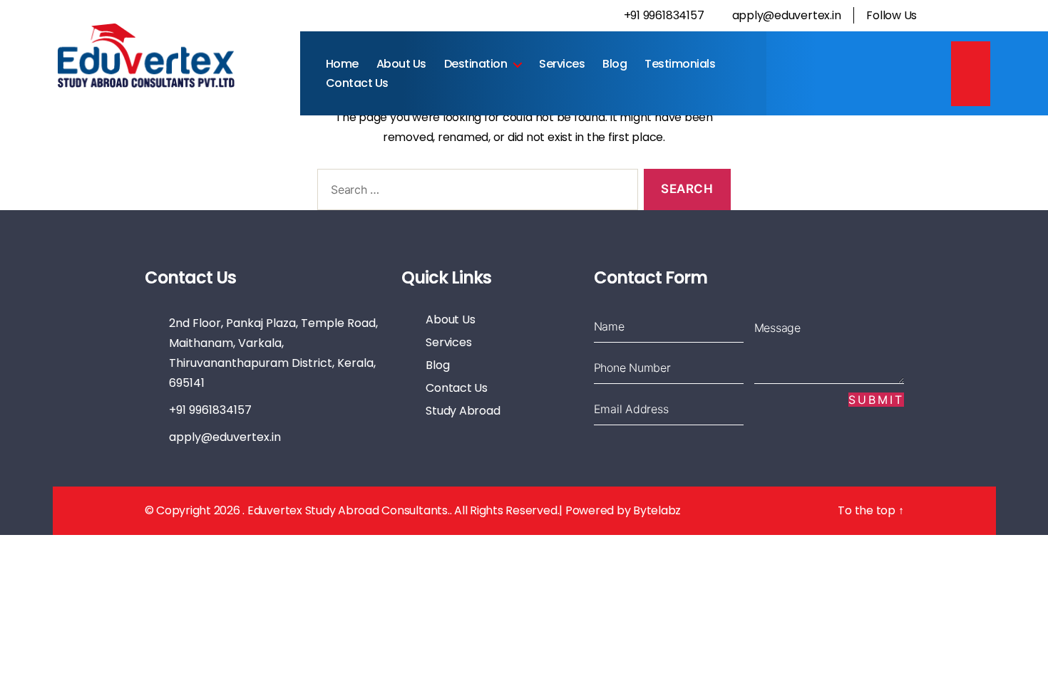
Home (342, 64)
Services (562, 64)
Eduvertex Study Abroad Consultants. (348, 510)
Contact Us (357, 83)
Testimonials (679, 64)
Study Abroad (463, 410)
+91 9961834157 (662, 15)
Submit (876, 400)
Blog (614, 64)
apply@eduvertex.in (786, 15)
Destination (476, 64)
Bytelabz (657, 510)
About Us (401, 64)
